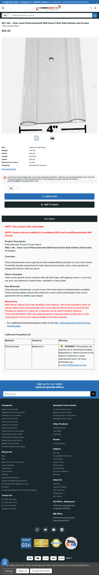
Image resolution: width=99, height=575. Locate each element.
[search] (94, 15)
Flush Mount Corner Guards (12, 434)
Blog (3, 456)
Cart (95, 8)
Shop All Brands (59, 443)
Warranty (56, 474)
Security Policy (58, 468)
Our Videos (57, 496)
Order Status (58, 459)
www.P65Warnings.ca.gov (73, 365)
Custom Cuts (6, 468)
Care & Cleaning (8, 465)
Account (56, 453)
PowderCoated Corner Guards (13, 447)
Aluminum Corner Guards (11, 415)
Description (49, 219)
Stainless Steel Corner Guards (13, 412)
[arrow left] (5, 85)
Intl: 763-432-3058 (9, 506)
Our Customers (59, 490)
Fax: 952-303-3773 (9, 502)
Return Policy (58, 465)
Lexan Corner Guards (10, 422)
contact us (25, 2)
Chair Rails (57, 431)
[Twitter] (45, 529)
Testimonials (58, 493)
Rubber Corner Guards (10, 443)
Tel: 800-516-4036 (9, 499)
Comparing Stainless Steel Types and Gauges (19, 490)
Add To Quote (51, 204)
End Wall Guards (59, 428)
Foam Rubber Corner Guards (13, 437)
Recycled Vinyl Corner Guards (64, 415)
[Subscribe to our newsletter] (93, 393)
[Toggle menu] (3, 8)
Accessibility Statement (62, 456)
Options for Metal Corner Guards (14, 481)
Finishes (5, 474)
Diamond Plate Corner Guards (13, 431)
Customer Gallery (60, 487)
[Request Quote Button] (5, 562)
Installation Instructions (10, 478)
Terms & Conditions (60, 471)
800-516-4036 (11, 2)
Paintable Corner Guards (62, 419)
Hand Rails (57, 434)
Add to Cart (51, 196)
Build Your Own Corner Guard (13, 462)
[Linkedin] (62, 529)
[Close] (96, 3)
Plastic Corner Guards (10, 425)
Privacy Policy (58, 462)
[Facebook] (37, 529)
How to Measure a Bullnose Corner (15, 484)
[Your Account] (91, 8)
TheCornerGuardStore (10, 26)
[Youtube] (53, 529)
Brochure (5, 487)
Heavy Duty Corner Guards (12, 440)
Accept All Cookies (41, 570)
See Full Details (9, 169)
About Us (56, 484)
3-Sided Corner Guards (62, 409)
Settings (9, 570)
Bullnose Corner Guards (62, 412)
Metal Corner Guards (10, 409)
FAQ (3, 459)
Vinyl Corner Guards (9, 428)
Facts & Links (7, 471)
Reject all (22, 570)
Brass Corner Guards (10, 419)
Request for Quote (9, 509)
